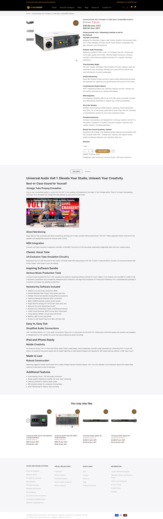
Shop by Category (32, 471)
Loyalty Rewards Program (120, 471)
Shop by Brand (31, 475)
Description (76, 171)
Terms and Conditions (119, 481)
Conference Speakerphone (35, 499)
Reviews (87, 171)
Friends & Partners (89, 485)
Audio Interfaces (97, 157)
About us (86, 479)
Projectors (58, 471)
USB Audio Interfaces (123, 157)
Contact (86, 475)
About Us (95, 7)
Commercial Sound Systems (36, 496)
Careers (114, 492)
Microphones (30, 482)
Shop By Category (67, 7)
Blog (86, 7)
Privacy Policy (116, 485)
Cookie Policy (116, 488)
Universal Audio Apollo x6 (120, 436)
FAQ (84, 471)
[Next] (77, 41)
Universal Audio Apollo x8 (92, 436)
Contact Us (106, 7)
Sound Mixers (31, 492)
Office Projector (60, 475)
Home (54, 7)
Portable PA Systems (33, 478)
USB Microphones (32, 485)
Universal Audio (94, 154)
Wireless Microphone (33, 489)
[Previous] (38, 41)
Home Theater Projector (63, 482)
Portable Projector (61, 479)
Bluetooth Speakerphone (35, 503)
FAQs (80, 7)
